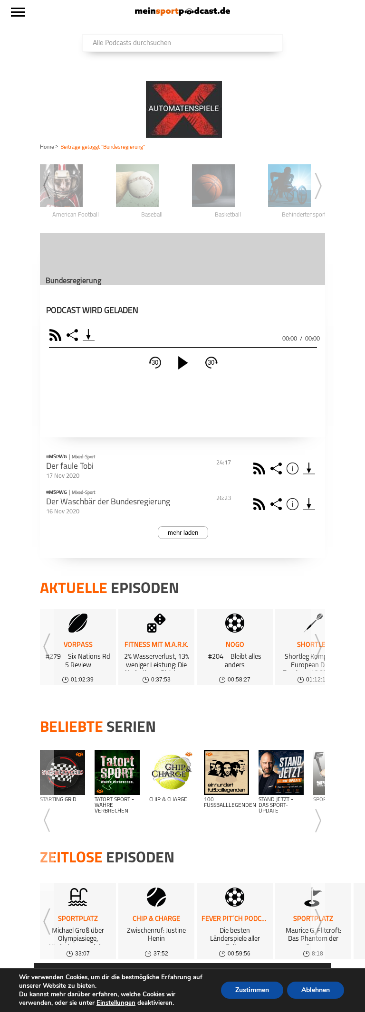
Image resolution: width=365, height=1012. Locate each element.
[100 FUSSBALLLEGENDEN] (226, 772)
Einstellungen (115, 1003)
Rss (260, 468)
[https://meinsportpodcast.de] (182, 14)
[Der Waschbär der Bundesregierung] (309, 504)
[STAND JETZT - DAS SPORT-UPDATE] (281, 772)
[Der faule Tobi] (309, 468)
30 (155, 362)
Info (293, 468)
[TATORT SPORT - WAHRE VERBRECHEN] (117, 772)
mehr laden (183, 532)
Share (73, 335)
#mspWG (56, 457)
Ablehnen (315, 989)
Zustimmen (252, 989)
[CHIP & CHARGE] (171, 772)
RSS (56, 335)
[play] (183, 362)
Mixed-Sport (83, 457)
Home (47, 147)
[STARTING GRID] (62, 772)
